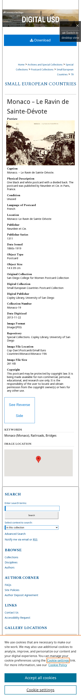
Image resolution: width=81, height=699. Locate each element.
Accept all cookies (40, 677)
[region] (40, 667)
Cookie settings (58, 660)
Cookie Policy (57, 665)
